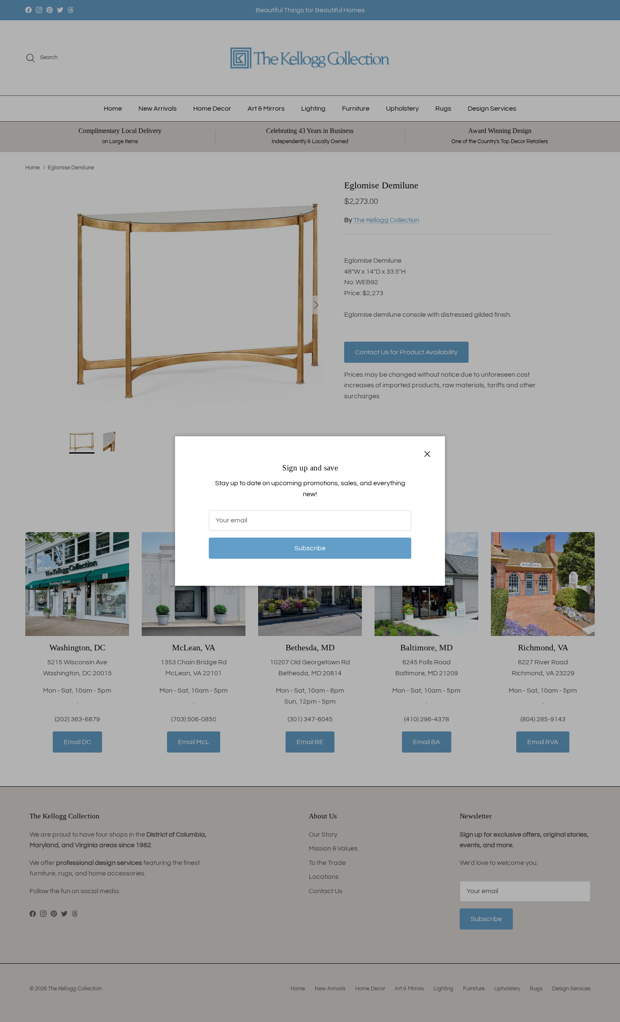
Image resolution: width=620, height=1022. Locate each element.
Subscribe (310, 548)
